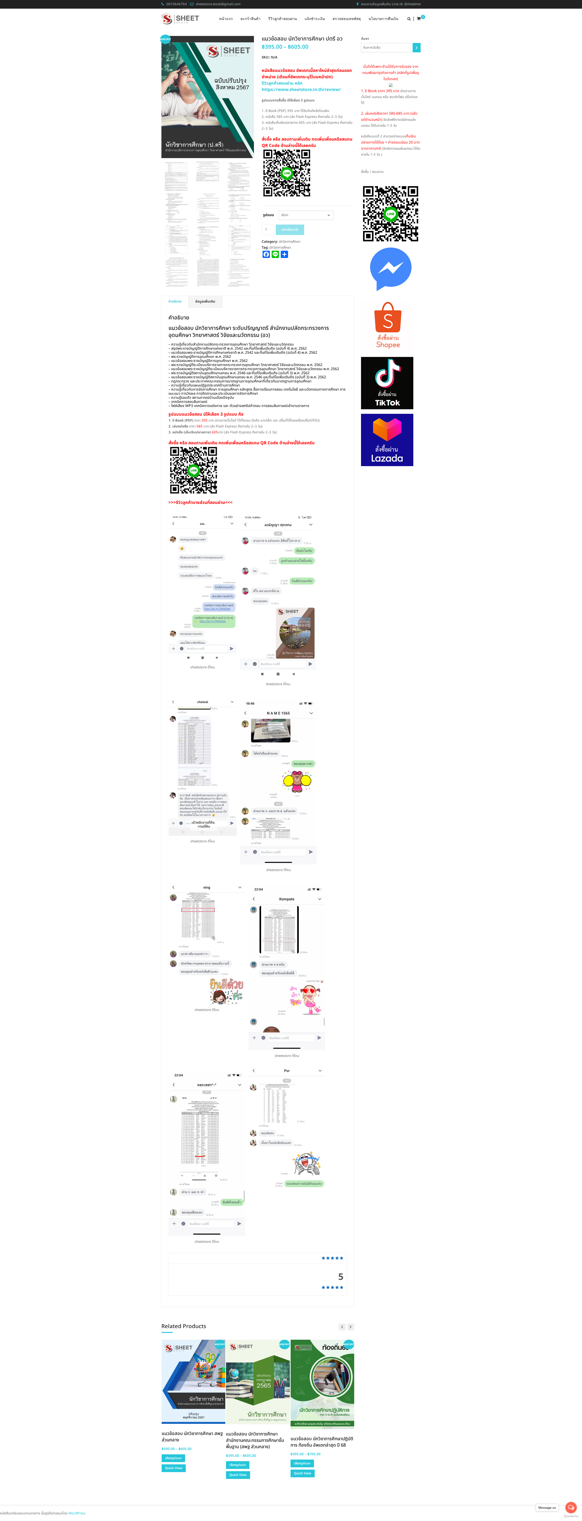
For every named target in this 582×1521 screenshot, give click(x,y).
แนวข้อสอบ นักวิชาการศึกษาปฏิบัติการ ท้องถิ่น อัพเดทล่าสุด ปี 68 (257, 1442)
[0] (419, 19)
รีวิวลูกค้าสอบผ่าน (282, 18)
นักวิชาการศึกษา (289, 241)
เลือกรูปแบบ (173, 1465)
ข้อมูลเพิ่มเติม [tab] (205, 301)
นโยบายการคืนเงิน (383, 18)
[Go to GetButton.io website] (571, 1516)
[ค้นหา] (417, 47)
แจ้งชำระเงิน (315, 18)
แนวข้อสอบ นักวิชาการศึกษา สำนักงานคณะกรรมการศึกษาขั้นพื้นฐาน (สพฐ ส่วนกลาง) (190, 1440)
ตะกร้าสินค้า (251, 18)
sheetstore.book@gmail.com (218, 4)
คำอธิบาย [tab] (174, 301)
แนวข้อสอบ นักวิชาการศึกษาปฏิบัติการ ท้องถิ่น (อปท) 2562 (321, 1436)
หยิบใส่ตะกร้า (290, 229)
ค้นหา (365, 38)
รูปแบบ (268, 215)
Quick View (173, 1475)
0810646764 (176, 4)
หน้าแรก (226, 18)
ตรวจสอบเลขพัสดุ (347, 18)
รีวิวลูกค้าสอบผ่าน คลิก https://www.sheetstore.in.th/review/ (301, 86)
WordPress (76, 1513)
